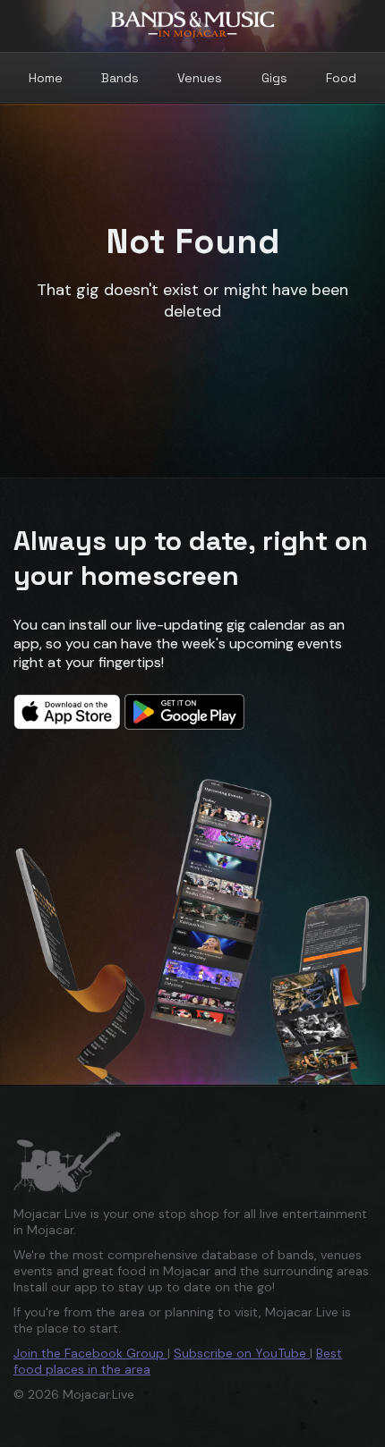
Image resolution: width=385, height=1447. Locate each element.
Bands (120, 78)
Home (46, 78)
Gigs (274, 78)
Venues (199, 78)
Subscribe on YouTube (242, 1353)
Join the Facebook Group (90, 1353)
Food (341, 78)
